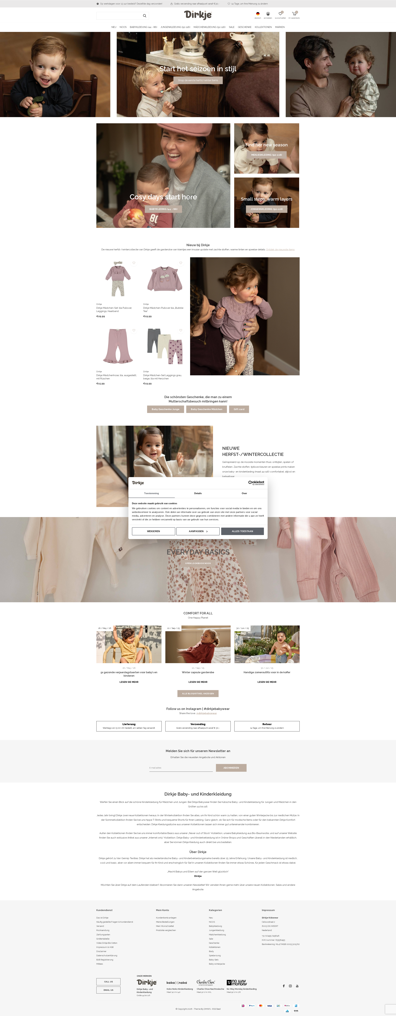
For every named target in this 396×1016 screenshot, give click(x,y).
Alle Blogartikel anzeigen (198, 693)
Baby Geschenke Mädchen (206, 409)
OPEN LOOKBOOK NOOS (198, 563)
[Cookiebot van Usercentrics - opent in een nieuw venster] (250, 483)
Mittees (99, 964)
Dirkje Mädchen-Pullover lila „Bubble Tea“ (163, 310)
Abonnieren (231, 767)
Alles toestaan (242, 531)
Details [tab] (198, 493)
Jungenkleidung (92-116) (175, 27)
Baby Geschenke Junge (165, 409)
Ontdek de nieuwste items (280, 249)
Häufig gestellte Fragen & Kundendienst (114, 922)
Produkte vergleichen (166, 930)
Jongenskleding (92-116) (267, 209)
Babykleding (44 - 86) (163, 209)
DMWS (207, 1009)
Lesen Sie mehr (129, 682)
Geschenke (245, 27)
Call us (108, 982)
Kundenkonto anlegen (166, 918)
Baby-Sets (213, 960)
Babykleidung (215, 926)
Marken (280, 27)
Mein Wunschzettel (165, 926)
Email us (108, 990)
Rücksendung (102, 930)
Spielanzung (215, 955)
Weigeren (153, 531)
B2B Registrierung (104, 960)
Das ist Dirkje (102, 918)
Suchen (144, 16)
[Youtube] (297, 986)
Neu (114, 27)
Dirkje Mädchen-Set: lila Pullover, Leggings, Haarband (114, 310)
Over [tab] (244, 493)
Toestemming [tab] (151, 493)
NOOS (123, 27)
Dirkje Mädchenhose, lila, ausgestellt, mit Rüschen (116, 377)
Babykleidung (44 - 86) (143, 27)
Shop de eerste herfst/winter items (198, 80)
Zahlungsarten (103, 934)
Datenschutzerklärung (106, 955)
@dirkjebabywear (206, 713)
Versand (100, 926)
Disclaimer (101, 951)
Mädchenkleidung (217, 934)
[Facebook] (284, 986)
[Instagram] (290, 986)
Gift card (239, 409)
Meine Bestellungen (165, 922)
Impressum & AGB (105, 947)
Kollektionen (263, 27)
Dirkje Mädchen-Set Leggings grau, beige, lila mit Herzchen (162, 377)
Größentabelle (102, 939)
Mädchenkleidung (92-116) (210, 27)
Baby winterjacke (217, 964)
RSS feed (216, 1009)
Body (211, 951)
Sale (232, 27)
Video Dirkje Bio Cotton (106, 943)
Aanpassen (196, 531)
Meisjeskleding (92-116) (266, 155)
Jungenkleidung (216, 930)
